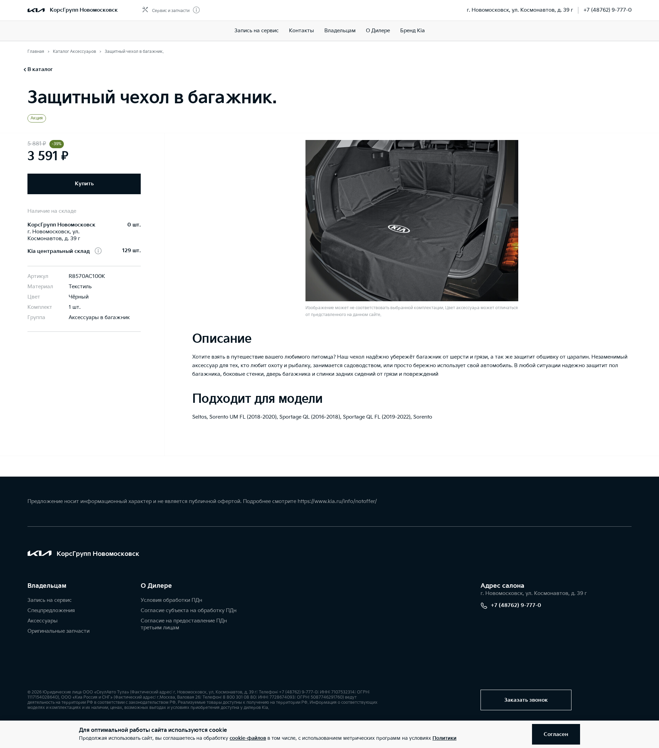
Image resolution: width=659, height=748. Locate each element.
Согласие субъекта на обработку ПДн (188, 610)
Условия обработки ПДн (171, 600)
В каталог (40, 69)
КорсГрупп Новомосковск (84, 10)
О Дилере (378, 30)
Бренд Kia (412, 30)
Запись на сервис (256, 30)
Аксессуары (42, 621)
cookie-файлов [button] (248, 738)
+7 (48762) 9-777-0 (607, 10)
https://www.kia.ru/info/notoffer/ (337, 501)
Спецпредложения (51, 610)
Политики (444, 738)
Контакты (301, 30)
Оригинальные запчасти (58, 631)
